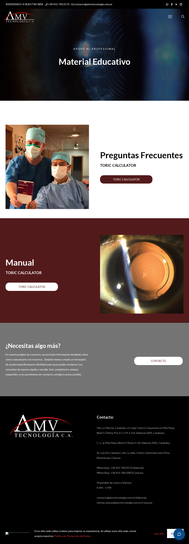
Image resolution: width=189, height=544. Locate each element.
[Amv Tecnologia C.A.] (19, 16)
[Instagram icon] (181, 4)
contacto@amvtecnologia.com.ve (93, 4)
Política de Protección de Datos (72, 536)
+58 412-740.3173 (58, 4)
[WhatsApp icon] (167, 4)
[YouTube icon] (176, 4)
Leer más (159, 533)
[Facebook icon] (171, 4)
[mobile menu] (170, 16)
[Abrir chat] (179, 534)
